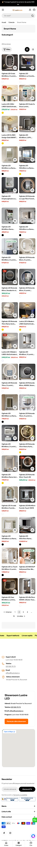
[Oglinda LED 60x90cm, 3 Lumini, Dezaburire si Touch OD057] (10, 246)
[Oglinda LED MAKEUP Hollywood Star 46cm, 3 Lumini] (27, 556)
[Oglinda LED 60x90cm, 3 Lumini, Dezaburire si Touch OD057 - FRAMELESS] (3, 266)
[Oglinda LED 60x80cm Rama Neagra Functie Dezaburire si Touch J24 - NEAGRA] (3, 235)
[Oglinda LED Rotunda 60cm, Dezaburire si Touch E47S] (10, 277)
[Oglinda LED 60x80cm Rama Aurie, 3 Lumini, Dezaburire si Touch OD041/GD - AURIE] (3, 483)
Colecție (11, 22)
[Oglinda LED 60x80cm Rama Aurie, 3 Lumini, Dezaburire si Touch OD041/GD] (10, 463)
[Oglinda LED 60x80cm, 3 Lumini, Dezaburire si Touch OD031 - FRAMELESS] (20, 360)
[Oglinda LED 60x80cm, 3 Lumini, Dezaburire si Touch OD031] (27, 341)
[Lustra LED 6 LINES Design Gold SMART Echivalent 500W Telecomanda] (10, 124)
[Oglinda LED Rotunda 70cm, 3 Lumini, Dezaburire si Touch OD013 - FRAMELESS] (3, 391)
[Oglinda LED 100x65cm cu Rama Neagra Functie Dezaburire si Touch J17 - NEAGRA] (20, 235)
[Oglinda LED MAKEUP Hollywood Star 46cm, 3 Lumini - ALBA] (20, 575)
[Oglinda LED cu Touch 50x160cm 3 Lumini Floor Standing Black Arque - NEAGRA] (3, 575)
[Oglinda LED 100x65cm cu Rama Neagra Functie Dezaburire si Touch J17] (27, 216)
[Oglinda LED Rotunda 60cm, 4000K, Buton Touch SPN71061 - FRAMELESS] (20, 391)
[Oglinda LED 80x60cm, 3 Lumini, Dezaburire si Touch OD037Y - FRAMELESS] (3, 452)
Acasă (4, 22)
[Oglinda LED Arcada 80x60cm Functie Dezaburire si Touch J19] (10, 494)
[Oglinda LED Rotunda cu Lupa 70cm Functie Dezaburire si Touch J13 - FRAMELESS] (20, 204)
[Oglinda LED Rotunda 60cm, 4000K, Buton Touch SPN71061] (27, 372)
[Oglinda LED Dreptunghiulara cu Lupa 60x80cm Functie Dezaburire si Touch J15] (10, 185)
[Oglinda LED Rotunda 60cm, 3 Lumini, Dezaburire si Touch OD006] (27, 277)
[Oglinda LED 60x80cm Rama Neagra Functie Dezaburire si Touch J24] (10, 216)
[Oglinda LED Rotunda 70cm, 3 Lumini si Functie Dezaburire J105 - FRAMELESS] (20, 422)
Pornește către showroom (16, 721)
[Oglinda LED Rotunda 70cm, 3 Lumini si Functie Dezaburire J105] (27, 402)
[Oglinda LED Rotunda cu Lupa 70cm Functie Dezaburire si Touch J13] (27, 185)
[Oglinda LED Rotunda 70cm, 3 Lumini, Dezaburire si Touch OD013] (10, 372)
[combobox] (18, 15)
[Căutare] (32, 15)
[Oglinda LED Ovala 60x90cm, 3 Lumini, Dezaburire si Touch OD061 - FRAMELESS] (3, 82)
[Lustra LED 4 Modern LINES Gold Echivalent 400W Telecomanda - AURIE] (20, 330)
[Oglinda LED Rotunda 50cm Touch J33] (27, 463)
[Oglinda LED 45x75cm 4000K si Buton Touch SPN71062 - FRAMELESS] (20, 606)
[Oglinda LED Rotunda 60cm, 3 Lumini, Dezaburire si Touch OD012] (27, 246)
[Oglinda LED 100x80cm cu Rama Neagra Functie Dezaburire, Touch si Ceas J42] (10, 525)
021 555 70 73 (11, 666)
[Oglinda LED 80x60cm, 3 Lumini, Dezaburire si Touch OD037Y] (10, 433)
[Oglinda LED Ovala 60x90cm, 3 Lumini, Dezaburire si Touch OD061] (10, 62)
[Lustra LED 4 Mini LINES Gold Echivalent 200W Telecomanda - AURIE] (3, 113)
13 (14, 616)
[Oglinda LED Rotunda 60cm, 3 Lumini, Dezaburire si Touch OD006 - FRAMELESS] (20, 296)
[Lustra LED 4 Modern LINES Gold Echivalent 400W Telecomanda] (27, 310)
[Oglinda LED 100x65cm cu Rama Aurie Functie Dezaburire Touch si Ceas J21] (27, 154)
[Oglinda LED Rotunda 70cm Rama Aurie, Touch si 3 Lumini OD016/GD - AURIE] (20, 452)
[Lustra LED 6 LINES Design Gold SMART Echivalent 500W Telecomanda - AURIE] (3, 143)
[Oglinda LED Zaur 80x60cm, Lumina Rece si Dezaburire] (10, 586)
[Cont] (30, 10)
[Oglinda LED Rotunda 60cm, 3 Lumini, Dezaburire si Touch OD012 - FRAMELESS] (20, 266)
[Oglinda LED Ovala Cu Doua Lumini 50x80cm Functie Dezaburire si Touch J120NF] (27, 93)
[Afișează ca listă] (32, 49)
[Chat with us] (33, 836)
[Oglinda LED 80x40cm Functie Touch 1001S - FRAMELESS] (20, 514)
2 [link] (19, 612)
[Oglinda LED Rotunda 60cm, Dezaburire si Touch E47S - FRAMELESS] (3, 299)
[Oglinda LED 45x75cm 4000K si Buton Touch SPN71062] (27, 586)
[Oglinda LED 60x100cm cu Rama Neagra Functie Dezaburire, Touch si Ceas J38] (10, 402)
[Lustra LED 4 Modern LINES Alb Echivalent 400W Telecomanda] (10, 341)
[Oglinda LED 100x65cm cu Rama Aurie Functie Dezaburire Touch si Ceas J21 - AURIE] (20, 174)
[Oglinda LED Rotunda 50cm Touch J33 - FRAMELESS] (20, 483)
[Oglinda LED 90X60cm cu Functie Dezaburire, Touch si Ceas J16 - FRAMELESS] (20, 82)
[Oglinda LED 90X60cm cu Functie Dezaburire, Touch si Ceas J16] (27, 62)
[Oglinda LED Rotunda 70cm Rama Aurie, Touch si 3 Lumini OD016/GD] (27, 433)
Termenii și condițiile (20, 795)
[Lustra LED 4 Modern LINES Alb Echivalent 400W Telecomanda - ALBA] (3, 361)
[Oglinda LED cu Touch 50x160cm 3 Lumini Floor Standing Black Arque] (10, 556)
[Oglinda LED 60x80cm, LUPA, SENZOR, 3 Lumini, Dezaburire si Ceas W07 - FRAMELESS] (20, 143)
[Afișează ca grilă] (27, 49)
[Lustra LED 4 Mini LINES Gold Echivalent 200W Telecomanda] (10, 93)
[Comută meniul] (3, 10)
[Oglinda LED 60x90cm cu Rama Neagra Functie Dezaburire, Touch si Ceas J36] (10, 154)
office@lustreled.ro (13, 673)
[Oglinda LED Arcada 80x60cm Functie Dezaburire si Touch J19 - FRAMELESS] (3, 514)
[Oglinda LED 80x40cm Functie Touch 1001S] (27, 494)
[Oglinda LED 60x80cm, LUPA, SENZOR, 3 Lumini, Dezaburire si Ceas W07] (27, 124)
